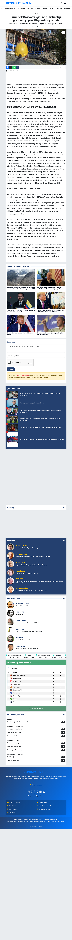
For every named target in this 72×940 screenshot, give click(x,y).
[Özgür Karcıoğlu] (10, 589)
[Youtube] (40, 792)
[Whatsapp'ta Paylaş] (14, 67)
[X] (31, 792)
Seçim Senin (19, 614)
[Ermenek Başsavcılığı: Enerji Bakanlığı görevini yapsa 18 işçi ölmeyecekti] (36, 47)
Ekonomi (59, 8)
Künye (15, 819)
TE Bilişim (40, 826)
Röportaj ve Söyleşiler (24, 819)
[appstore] (31, 796)
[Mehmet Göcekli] (10, 547)
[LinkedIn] (37, 792)
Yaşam (45, 8)
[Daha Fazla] (17, 67)
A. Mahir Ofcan (21, 620)
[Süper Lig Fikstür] (64, 714)
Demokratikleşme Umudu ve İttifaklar (28, 623)
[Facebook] (28, 792)
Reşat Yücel (20, 629)
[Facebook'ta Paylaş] (7, 67)
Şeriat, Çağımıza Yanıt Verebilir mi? (27, 648)
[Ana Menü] (65, 3)
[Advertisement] (36, 476)
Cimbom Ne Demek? (38, 819)
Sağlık (51, 8)
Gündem (30, 8)
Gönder (10, 369)
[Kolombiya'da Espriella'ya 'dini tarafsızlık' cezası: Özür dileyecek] (21, 300)
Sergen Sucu (20, 637)
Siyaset (38, 8)
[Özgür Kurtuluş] (10, 555)
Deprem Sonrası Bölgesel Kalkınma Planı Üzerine (31, 565)
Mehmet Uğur (20, 562)
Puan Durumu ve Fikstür (45, 805)
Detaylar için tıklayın (36, 708)
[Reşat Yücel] (10, 630)
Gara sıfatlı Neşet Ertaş (23, 606)
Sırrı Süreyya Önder (22, 603)
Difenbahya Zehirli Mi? (51, 819)
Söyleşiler (21, 8)
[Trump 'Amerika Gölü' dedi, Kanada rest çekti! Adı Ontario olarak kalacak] (51, 300)
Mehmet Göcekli (21, 545)
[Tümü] (64, 508)
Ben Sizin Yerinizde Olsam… (25, 640)
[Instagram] (34, 792)
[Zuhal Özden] (10, 572)
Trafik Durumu (13, 805)
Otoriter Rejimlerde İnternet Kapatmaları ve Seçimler (33, 556)
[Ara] (62, 3)
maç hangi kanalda (60, 821)
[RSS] (43, 792)
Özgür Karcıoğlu (22, 588)
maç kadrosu (50, 821)
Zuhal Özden (20, 571)
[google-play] (40, 796)
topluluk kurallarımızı (23, 375)
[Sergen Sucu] (10, 639)
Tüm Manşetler (13, 809)
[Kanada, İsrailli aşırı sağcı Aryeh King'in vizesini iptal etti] (51, 323)
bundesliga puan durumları (37, 821)
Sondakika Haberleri (8, 8)
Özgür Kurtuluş (21, 554)
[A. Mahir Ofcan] (10, 622)
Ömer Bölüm (20, 612)
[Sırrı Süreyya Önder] (10, 604)
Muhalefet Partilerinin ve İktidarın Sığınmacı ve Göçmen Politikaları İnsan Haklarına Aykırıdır (39, 582)
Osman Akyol (20, 646)
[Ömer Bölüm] (10, 613)
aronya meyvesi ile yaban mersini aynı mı (18, 821)
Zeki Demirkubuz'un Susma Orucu (27, 573)
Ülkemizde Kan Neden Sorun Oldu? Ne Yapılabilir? (32, 590)
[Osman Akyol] (10, 647)
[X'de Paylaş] (10, 67)
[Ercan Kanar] (10, 581)
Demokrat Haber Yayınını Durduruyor (27, 548)
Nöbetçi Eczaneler (14, 802)
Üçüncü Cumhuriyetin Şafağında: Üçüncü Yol (30, 631)
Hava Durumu (43, 802)
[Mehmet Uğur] (10, 564)
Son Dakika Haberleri (44, 809)
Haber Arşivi (12, 812)
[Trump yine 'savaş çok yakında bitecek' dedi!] (21, 323)
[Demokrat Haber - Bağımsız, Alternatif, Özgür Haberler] (19, 3)
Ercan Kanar (20, 578)
